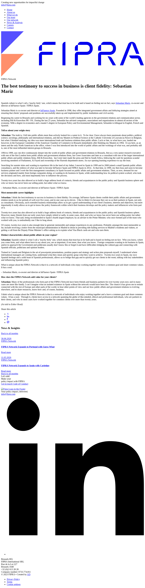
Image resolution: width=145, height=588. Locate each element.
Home (9, 10)
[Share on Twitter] (8, 314)
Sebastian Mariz (123, 103)
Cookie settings (14, 584)
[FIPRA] (72, 76)
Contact (10, 27)
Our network (12, 20)
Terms (9, 582)
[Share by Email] (8, 322)
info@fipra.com (8, 5)
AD (28, 574)
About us (11, 12)
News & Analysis (15, 22)
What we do (12, 15)
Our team (11, 17)
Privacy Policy (13, 579)
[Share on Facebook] (7, 319)
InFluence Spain (47, 110)
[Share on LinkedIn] (8, 316)
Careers (10, 25)
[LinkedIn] (75, 554)
